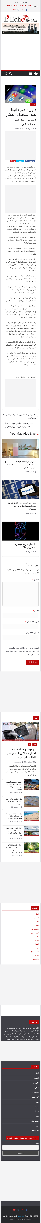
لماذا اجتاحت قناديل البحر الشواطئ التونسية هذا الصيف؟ (13, 801)
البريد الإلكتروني (31, 621)
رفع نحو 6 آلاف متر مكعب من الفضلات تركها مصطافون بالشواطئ (13, 815)
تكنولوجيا (33, 104)
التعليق (35, 579)
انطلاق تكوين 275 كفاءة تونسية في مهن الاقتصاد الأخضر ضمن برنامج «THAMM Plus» (14, 848)
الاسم (35, 610)
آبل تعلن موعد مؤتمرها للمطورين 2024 (25, 546)
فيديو (37, 955)
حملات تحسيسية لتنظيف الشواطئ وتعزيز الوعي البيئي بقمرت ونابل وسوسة (14, 785)
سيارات (36, 925)
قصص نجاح (35, 951)
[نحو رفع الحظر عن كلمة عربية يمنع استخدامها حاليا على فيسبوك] (20, 482)
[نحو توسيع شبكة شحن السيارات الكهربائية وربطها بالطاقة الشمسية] (20, 731)
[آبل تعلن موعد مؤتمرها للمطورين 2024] (20, 523)
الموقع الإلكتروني (32, 632)
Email (36, 1144)
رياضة (37, 948)
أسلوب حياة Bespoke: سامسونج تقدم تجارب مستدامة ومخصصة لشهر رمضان (20, 464)
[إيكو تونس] (36, 73)
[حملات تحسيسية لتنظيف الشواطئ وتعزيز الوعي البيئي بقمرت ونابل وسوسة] (31, 787)
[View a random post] (5, 73)
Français (35, 959)
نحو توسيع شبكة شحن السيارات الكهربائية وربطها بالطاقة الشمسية (21, 753)
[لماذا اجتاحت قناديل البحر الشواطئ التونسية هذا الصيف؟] (31, 803)
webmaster (19, 129)
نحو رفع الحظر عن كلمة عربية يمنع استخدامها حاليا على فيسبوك (22, 505)
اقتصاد (36, 918)
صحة (37, 940)
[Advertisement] (20, 53)
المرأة (37, 944)
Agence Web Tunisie (27, 1219)
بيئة (29, 744)
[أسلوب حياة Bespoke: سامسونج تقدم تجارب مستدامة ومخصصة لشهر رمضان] (20, 440)
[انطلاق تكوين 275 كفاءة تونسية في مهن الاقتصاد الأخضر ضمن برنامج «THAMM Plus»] (31, 850)
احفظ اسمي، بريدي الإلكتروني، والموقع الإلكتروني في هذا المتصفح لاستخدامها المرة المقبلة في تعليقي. (22, 651)
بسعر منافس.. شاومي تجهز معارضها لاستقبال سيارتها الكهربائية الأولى (18, 425)
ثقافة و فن (35, 929)
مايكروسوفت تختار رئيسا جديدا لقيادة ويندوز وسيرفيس (19, 416)
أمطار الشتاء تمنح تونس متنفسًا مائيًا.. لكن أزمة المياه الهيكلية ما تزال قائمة (14, 831)
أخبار (34, 744)
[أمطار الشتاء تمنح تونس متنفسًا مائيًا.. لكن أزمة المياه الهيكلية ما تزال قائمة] (31, 833)
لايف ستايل (35, 933)
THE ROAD (18, 1219)
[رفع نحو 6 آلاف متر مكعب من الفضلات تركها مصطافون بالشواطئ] (31, 817)
